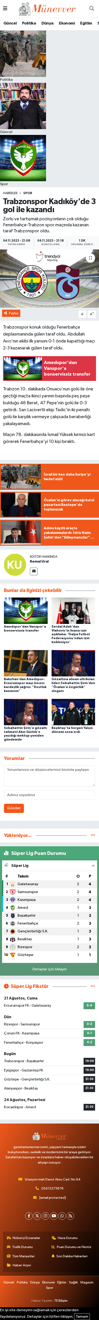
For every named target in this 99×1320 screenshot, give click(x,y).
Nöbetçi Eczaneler (26, 1238)
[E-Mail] (34, 571)
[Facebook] (29, 1216)
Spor (27, 193)
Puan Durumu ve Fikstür (74, 1247)
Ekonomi (67, 23)
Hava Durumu (68, 1238)
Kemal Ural (39, 561)
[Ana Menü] (5, 9)
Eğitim (86, 23)
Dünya (47, 23)
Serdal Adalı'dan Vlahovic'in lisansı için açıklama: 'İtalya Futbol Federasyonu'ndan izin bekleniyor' (71, 634)
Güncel (10, 23)
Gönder (14, 808)
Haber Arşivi (22, 1265)
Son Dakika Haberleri (71, 1256)
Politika (29, 23)
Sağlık (73, 1282)
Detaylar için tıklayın (49, 969)
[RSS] (70, 1216)
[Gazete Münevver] (47, 8)
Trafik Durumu (22, 1247)
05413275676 (52, 1188)
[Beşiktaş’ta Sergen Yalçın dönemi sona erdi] (73, 712)
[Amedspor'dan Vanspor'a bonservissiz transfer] (26, 611)
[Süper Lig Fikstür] (93, 986)
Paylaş (13, 313)
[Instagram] (45, 1216)
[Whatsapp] (62, 1216)
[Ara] (91, 9)
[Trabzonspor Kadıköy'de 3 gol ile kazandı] (49, 278)
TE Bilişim (60, 1300)
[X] (37, 1216)
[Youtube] (54, 1216)
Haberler (10, 193)
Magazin (86, 1282)
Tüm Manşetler (23, 1256)
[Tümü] (93, 835)
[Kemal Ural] (15, 565)
